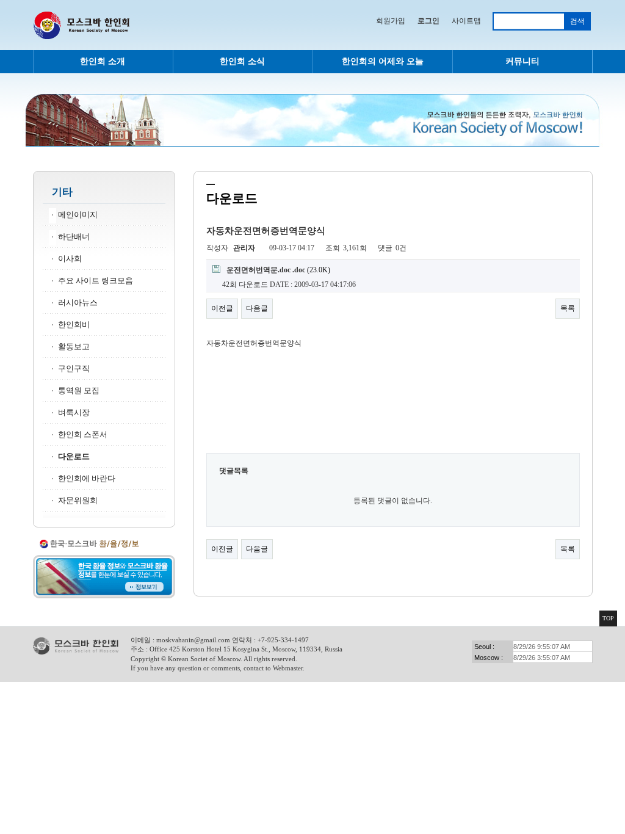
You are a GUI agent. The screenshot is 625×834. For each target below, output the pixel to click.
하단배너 (74, 237)
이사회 (70, 259)
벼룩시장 (74, 412)
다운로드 (74, 456)
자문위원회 (78, 500)
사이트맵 (466, 20)
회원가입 (390, 20)
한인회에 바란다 (86, 478)
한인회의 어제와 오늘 (383, 61)
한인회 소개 (102, 61)
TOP (608, 618)
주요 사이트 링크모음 (95, 281)
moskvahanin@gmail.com (193, 640)
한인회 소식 (242, 61)
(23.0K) (278, 270)
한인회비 (74, 325)
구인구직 (74, 368)
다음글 (257, 308)
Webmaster (288, 668)
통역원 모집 (78, 390)
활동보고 (74, 347)
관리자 (244, 248)
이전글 (222, 308)
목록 (567, 308)
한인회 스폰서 (82, 434)
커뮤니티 (522, 61)
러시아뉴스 (78, 303)
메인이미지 (78, 215)
